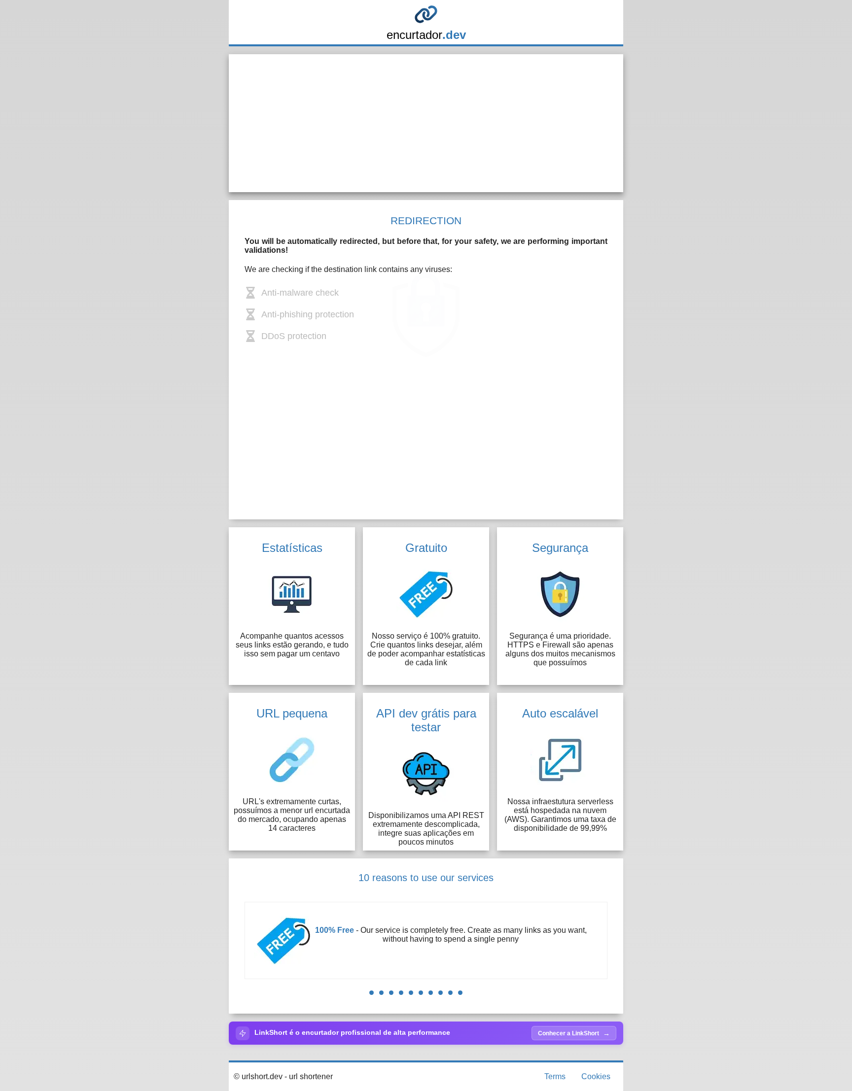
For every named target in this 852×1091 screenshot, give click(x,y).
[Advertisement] (426, 123)
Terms (555, 1076)
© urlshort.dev (258, 1076)
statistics (506, 939)
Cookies (595, 1076)
